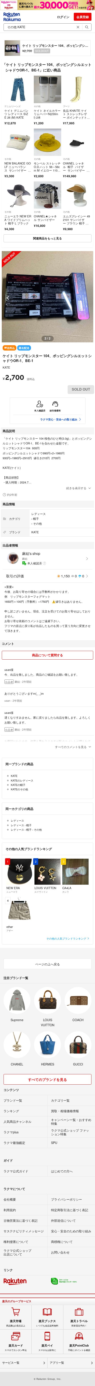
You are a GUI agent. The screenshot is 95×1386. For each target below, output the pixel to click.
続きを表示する (76, 488)
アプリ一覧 (57, 1362)
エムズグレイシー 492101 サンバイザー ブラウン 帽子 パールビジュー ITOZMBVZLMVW (76, 223)
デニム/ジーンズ (12, 106)
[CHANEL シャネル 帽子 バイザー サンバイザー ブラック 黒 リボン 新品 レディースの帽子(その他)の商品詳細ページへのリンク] (77, 142)
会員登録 (82, 17)
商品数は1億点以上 (15, 1323)
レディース (38, 514)
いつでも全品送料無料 (47, 1323)
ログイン (63, 17)
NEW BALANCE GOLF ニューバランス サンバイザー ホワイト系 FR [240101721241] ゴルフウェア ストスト (18, 172)
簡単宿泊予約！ (79, 1323)
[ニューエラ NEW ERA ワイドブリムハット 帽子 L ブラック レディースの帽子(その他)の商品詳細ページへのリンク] (18, 195)
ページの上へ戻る (47, 964)
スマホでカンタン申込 (16, 1347)
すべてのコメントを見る (71, 747)
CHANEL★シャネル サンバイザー (45, 218)
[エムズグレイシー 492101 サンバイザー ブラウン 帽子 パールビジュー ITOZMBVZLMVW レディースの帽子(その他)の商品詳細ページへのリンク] (77, 195)
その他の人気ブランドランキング (66, 938)
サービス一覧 (10, 1362)
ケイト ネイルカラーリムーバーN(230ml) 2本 (47, 113)
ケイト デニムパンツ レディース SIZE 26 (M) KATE (16, 113)
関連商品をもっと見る (47, 238)
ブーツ (66, 106)
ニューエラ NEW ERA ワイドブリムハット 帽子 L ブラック (17, 219)
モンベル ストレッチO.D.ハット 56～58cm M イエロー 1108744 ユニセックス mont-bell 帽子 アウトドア (47, 172)
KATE (6, 367)
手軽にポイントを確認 (79, 1347)
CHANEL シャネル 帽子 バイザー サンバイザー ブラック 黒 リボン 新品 (76, 170)
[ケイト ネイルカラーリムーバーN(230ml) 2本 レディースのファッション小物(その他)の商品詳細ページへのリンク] (47, 89)
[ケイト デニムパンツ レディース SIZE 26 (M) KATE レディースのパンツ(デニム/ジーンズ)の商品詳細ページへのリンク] (18, 89)
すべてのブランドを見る (47, 1079)
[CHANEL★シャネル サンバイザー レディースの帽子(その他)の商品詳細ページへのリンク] (47, 195)
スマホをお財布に (47, 1347)
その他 (37, 106)
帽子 (36, 519)
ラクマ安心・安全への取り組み (58, 419)
